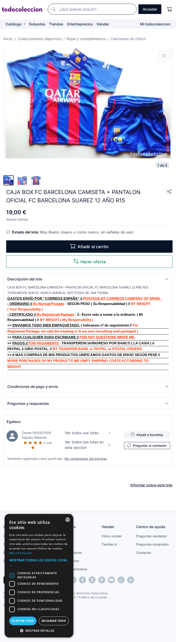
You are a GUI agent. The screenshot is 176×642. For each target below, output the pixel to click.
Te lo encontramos (73, 569)
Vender (102, 24)
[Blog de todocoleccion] (130, 579)
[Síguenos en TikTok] (121, 579)
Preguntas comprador (152, 544)
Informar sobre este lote (151, 485)
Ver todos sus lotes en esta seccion (84, 445)
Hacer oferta (93, 261)
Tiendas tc (109, 544)
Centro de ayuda (150, 526)
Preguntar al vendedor (150, 445)
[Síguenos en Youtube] (111, 579)
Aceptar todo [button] (23, 621)
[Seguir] (164, 56)
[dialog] (39, 575)
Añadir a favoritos (149, 435)
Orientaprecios (80, 24)
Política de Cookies (93, 597)
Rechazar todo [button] (53, 621)
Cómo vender (112, 536)
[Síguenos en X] (92, 579)
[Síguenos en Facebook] (82, 579)
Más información (20, 553)
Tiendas (56, 24)
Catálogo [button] (14, 24)
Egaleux (14, 421)
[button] (88, 279)
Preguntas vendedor (151, 536)
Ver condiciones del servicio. (85, 459)
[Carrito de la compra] (169, 9)
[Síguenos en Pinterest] (101, 579)
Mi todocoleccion (155, 24)
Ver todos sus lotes (81, 433)
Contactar (143, 552)
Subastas (37, 24)
